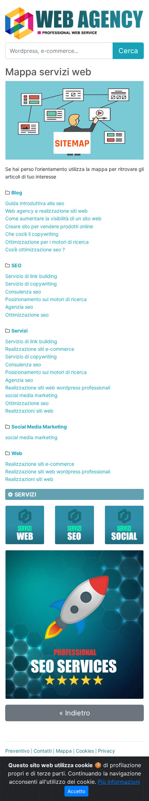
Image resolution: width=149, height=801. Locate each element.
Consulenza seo (23, 292)
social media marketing (31, 395)
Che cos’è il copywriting (32, 234)
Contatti (43, 751)
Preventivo (17, 751)
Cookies (85, 751)
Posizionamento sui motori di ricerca (46, 299)
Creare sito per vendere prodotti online (49, 226)
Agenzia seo (19, 307)
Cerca (128, 51)
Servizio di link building (31, 276)
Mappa (64, 751)
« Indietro (74, 713)
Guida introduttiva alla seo (34, 203)
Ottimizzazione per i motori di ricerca (47, 242)
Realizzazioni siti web (29, 411)
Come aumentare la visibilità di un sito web (53, 218)
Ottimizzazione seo (27, 315)
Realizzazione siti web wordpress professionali (57, 387)
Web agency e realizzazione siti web (46, 211)
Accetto (76, 791)
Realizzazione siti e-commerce (39, 349)
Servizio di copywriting (31, 284)
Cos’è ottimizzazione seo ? (35, 249)
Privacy (106, 751)
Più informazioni (119, 781)
